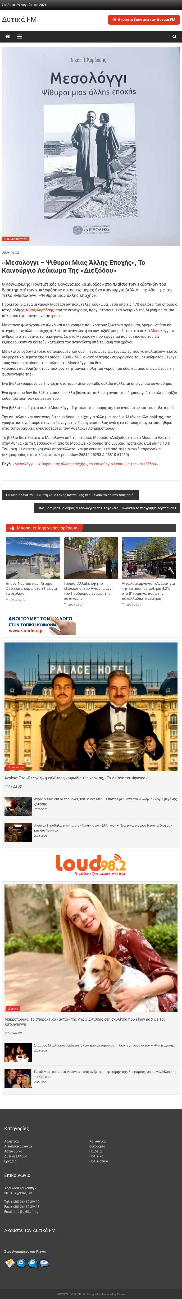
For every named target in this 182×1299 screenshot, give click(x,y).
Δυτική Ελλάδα (15, 1156)
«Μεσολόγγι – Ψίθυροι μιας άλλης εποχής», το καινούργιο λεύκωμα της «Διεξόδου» (85, 464)
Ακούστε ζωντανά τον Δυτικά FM (146, 19)
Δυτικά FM (19, 19)
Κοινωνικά (97, 1141)
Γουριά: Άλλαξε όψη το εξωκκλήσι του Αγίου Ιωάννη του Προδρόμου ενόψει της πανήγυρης (89, 590)
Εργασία (10, 1161)
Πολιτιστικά (16, 767)
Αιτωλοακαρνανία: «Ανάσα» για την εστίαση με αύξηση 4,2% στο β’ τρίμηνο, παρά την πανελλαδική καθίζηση (148, 590)
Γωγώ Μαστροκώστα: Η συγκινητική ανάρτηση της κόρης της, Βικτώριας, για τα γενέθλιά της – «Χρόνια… (105, 1074)
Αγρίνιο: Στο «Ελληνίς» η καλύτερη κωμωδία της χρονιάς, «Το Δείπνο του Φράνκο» (76, 778)
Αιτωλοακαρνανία (15, 239)
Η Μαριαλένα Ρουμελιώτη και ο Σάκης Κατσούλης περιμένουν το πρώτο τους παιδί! (72, 495)
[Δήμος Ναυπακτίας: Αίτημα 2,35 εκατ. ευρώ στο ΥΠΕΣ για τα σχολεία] (33, 557)
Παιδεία (95, 1151)
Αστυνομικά (13, 1151)
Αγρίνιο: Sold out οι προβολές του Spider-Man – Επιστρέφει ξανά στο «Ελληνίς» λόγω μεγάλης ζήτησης (105, 801)
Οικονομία (97, 1146)
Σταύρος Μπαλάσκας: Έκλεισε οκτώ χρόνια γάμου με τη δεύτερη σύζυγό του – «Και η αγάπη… (104, 1045)
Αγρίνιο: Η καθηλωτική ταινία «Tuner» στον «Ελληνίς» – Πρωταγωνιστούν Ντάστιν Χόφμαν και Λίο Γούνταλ (103, 827)
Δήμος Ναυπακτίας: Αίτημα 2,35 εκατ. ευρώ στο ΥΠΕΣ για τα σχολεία (31, 588)
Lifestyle (13, 1008)
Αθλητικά (11, 1141)
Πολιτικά (96, 1156)
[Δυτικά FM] (8, 37)
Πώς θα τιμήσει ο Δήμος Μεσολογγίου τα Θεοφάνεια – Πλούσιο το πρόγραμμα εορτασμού (106, 508)
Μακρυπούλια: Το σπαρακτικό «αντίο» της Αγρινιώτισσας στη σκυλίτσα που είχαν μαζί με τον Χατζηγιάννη (85, 1022)
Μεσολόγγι (160, 330)
